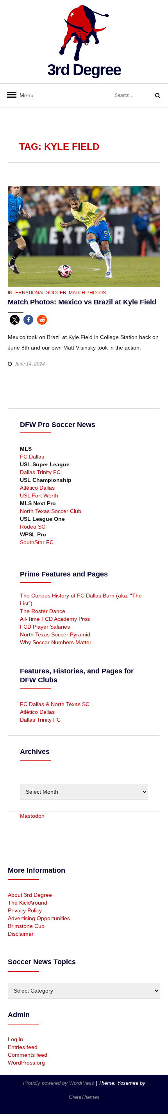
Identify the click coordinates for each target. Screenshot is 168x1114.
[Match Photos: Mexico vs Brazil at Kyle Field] (84, 236)
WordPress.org (26, 1063)
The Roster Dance (43, 611)
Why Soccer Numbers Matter (55, 642)
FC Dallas (32, 456)
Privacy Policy (25, 910)
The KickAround (27, 903)
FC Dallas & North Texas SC (54, 704)
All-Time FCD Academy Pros (55, 619)
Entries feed (23, 1047)
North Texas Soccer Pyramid (55, 634)
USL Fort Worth (39, 495)
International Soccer (37, 292)
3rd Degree (84, 69)
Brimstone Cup (26, 926)
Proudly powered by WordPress (59, 1083)
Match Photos (87, 292)
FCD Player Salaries (45, 627)
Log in (15, 1039)
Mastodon (32, 816)
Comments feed (27, 1055)
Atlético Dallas (37, 488)
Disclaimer (21, 934)
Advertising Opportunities (39, 918)
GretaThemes (84, 1097)
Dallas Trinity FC (40, 472)
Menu (23, 95)
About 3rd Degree (30, 895)
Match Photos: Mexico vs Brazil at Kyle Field (82, 302)
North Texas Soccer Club (50, 511)
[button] (15, 320)
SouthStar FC (37, 542)
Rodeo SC (32, 527)
